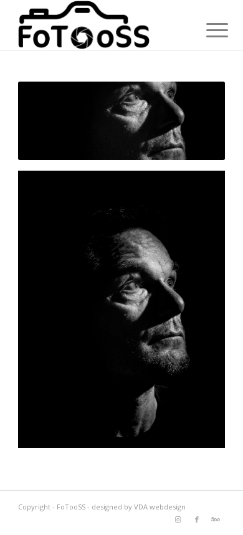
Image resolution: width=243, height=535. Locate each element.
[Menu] (207, 26)
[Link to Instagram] (178, 519)
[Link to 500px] (215, 519)
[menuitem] (207, 26)
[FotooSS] (100, 25)
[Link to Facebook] (197, 519)
